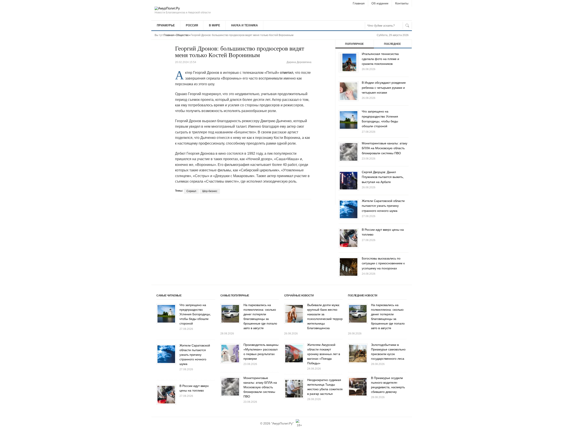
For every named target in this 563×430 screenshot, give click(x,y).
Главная (359, 3)
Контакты (401, 3)
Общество (182, 35)
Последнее (392, 43)
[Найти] (407, 25)
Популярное (354, 43)
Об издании (379, 3)
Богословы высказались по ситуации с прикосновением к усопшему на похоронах (383, 263)
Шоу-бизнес (209, 191)
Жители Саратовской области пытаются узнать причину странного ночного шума (383, 205)
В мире (214, 25)
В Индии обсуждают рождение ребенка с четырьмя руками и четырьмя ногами (384, 87)
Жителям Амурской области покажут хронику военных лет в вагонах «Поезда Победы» (323, 354)
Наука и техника (244, 25)
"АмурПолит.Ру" (282, 423)
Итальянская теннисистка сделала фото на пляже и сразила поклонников (380, 58)
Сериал (191, 191)
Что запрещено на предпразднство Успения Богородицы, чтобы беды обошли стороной (195, 314)
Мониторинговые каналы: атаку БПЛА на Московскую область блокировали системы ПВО (384, 148)
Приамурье (166, 25)
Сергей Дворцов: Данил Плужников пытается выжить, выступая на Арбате (383, 177)
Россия (192, 25)
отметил (286, 72)
